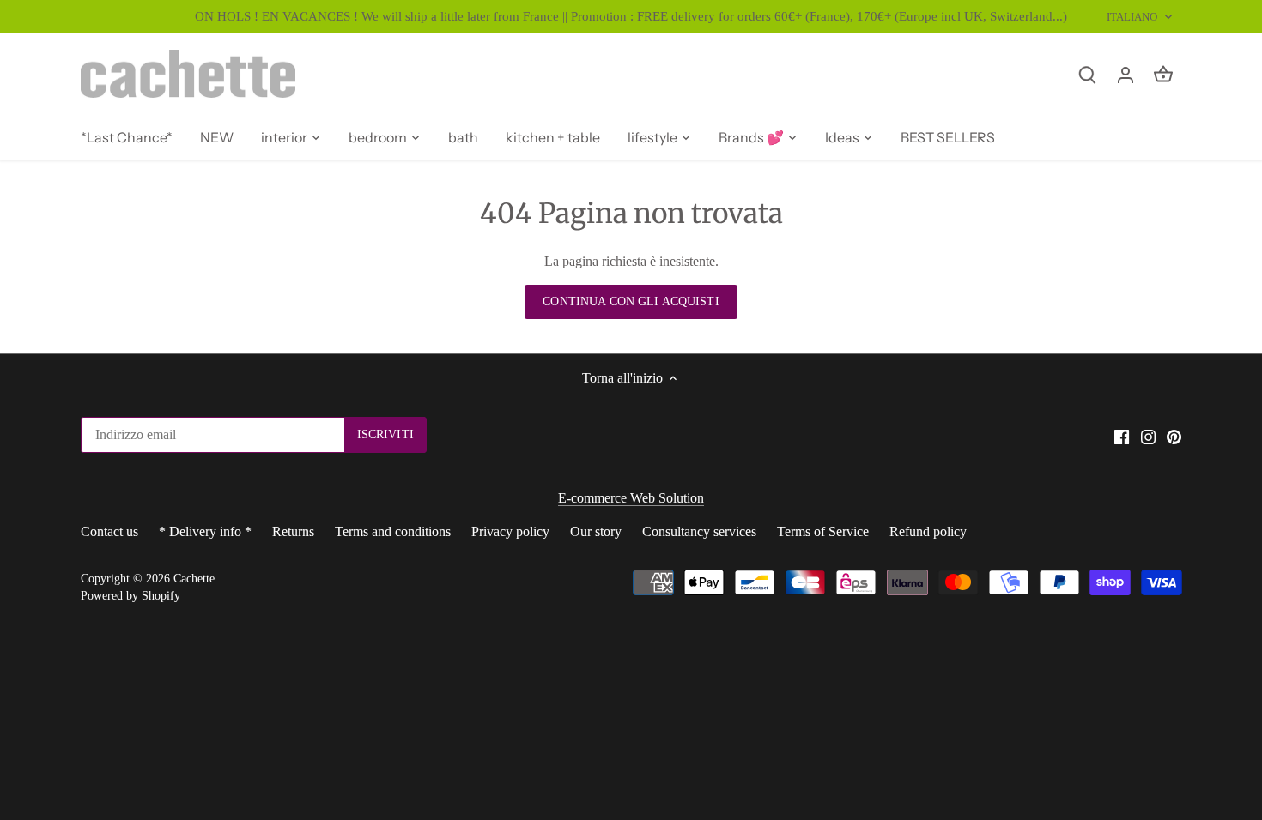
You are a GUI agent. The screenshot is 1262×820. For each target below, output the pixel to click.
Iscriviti (1195, 733)
